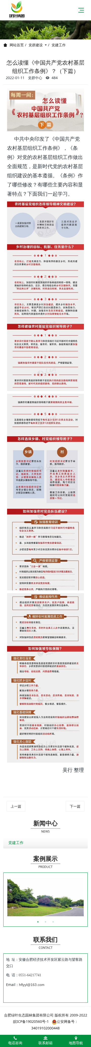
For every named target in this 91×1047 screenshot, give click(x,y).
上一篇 (16, 806)
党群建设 (36, 44)
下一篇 (75, 806)
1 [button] (37, 921)
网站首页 (17, 45)
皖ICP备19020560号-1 (31, 1021)
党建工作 (59, 44)
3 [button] (53, 921)
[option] (45, 897)
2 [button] (45, 921)
